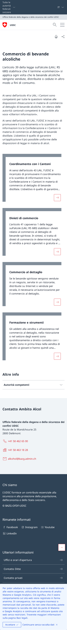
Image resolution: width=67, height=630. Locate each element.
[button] (61, 547)
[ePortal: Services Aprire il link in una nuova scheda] (56, 7)
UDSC (13, 25)
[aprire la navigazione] (62, 25)
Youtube (50, 527)
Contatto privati (13, 578)
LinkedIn (12, 533)
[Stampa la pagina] (56, 36)
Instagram (31, 527)
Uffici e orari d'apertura (18, 560)
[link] (33, 179)
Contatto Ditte (12, 569)
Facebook (12, 527)
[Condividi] (63, 36)
